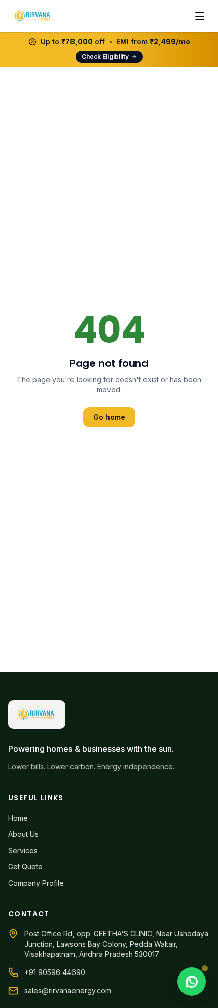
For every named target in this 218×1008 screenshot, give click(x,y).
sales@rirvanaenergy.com (67, 990)
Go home (109, 417)
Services (23, 850)
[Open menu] (200, 16)
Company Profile (36, 883)
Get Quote (25, 866)
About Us (23, 834)
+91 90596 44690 (54, 972)
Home (18, 818)
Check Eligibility (105, 56)
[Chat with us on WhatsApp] (191, 981)
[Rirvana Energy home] (32, 16)
